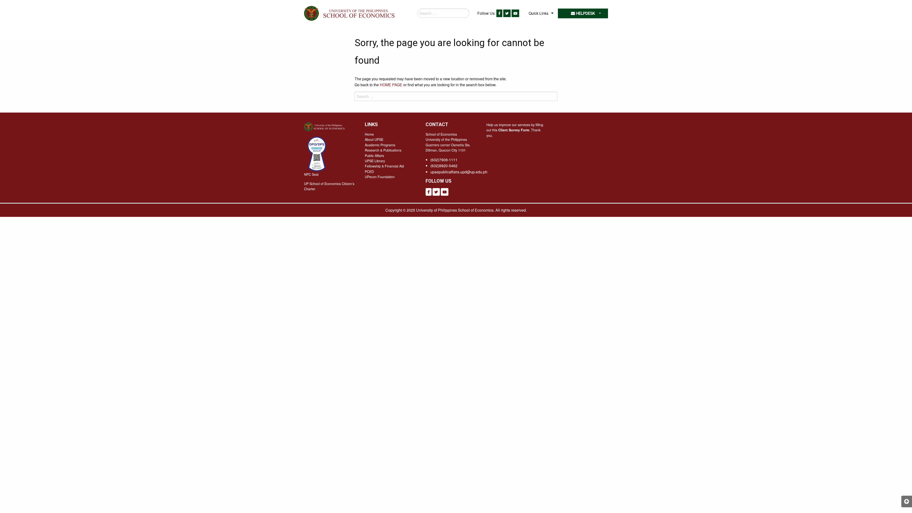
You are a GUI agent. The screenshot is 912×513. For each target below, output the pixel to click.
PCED (369, 171)
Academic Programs (380, 144)
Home (369, 134)
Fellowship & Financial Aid (384, 166)
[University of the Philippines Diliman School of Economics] (358, 12)
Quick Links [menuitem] (538, 13)
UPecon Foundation (380, 176)
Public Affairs (374, 155)
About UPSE (374, 139)
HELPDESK (585, 13)
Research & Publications (383, 150)
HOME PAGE (391, 84)
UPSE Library (375, 160)
